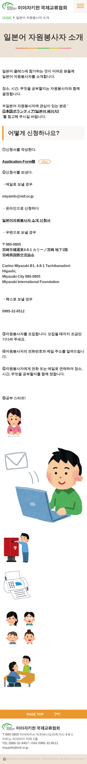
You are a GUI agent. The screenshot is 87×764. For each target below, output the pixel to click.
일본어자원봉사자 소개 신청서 (26, 220)
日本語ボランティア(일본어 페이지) (30, 111)
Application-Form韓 (18, 161)
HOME (7, 17)
